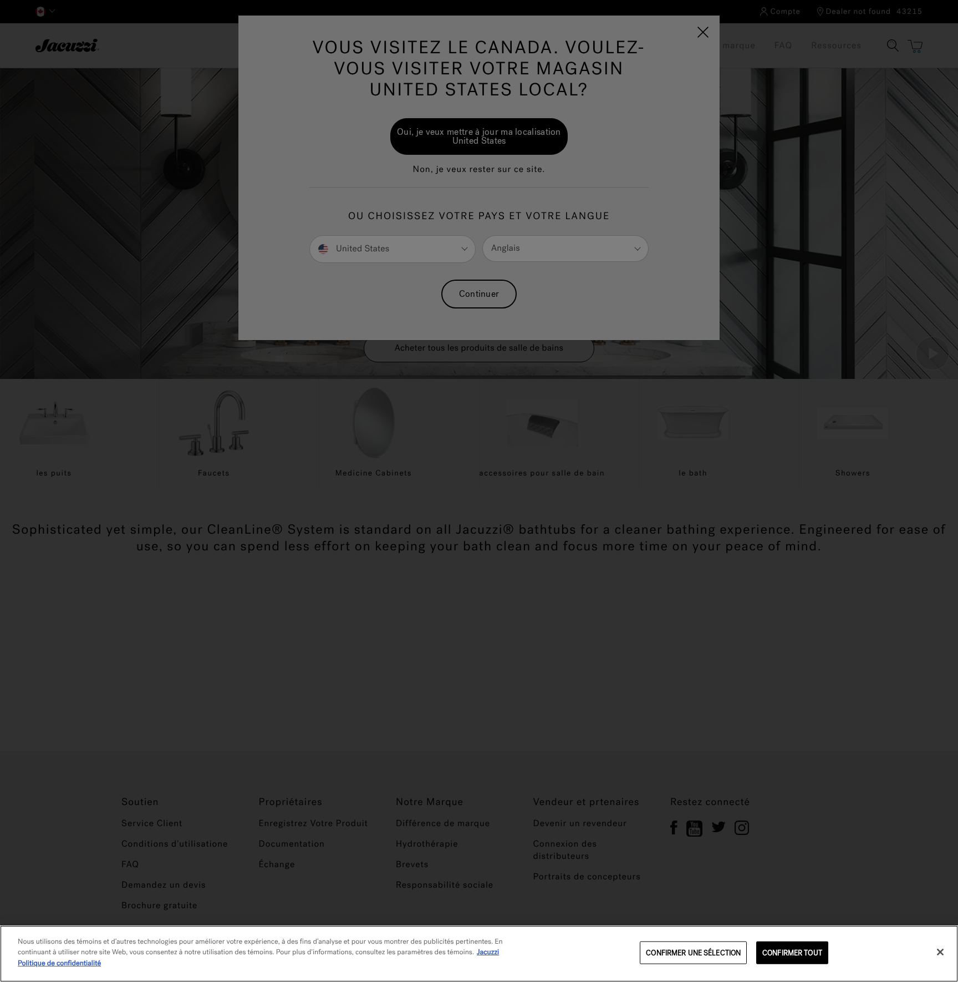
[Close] (940, 952)
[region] (479, 953)
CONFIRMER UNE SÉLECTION (693, 953)
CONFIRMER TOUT (792, 953)
